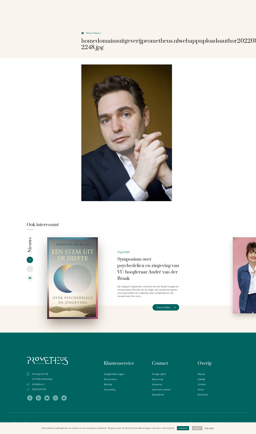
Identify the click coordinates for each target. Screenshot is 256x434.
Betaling (108, 384)
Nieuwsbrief (158, 394)
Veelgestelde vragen (114, 374)
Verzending (109, 389)
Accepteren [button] (183, 428)
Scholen (202, 384)
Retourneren (110, 379)
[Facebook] (30, 398)
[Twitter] (64, 398)
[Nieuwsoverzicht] (30, 278)
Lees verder (166, 307)
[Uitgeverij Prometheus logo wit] (47, 361)
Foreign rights (159, 374)
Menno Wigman (93, 33)
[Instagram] (55, 398)
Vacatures (157, 384)
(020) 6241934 (39, 389)
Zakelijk (201, 379)
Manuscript (157, 379)
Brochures (203, 394)
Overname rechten (161, 389)
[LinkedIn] (38, 398)
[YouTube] (47, 398)
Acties (201, 389)
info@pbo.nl (38, 384)
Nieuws (201, 374)
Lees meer (209, 428)
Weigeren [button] (197, 428)
